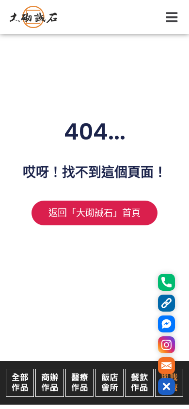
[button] (172, 17)
